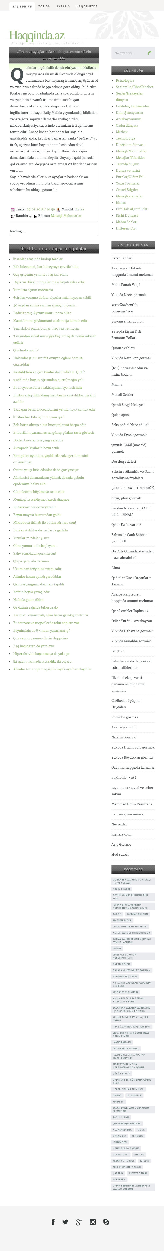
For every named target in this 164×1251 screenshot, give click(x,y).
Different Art (126, 228)
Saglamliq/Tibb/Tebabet (134, 87)
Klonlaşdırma (122, 1129)
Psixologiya (125, 81)
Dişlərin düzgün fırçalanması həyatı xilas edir (48, 282)
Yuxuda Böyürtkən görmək (132, 758)
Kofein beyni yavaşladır (31, 592)
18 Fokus (137, 1135)
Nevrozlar (119, 824)
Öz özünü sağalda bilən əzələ (35, 608)
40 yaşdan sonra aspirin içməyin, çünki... (45, 305)
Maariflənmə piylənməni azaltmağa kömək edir (50, 321)
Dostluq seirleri (123, 462)
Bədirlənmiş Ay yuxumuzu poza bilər (42, 313)
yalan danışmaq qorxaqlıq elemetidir (131, 1109)
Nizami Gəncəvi (123, 737)
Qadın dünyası (127, 126)
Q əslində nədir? (25, 350)
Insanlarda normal (126, 1048)
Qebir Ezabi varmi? (126, 525)
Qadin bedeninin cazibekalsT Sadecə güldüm (131, 1187)
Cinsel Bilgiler (127, 190)
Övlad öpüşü (121, 964)
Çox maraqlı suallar (127, 1123)
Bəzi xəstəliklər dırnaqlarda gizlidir (40, 530)
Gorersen (119, 1179)
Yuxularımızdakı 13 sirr (31, 538)
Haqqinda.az (36, 34)
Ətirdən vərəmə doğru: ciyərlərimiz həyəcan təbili (52, 298)
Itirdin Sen (120, 1142)
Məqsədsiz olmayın (125, 992)
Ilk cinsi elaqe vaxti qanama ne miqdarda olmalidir (127, 684)
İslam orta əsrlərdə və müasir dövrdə (129, 1056)
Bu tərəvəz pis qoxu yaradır (34, 507)
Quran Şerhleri (123, 348)
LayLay (117, 948)
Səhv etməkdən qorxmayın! (34, 554)
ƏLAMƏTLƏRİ (120, 1154)
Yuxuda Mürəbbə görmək (131, 641)
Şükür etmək (121, 1073)
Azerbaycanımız (128, 119)
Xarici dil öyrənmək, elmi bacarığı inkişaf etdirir (50, 615)
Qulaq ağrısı (120, 415)
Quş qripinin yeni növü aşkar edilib (40, 275)
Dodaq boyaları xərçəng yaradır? (38, 440)
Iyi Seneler (134, 1095)
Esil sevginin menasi (127, 814)
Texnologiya (125, 138)
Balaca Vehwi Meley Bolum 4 (131, 970)
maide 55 (118, 1101)
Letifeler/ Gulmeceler (132, 106)
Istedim (144, 1160)
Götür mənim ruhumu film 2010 (130, 897)
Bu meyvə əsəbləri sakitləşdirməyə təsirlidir (47, 388)
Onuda (117, 1095)
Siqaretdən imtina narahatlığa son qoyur (129, 1066)
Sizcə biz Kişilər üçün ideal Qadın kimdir (131, 1034)
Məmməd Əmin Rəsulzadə (131, 804)
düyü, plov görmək (126, 498)
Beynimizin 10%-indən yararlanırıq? (41, 631)
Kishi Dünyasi (127, 216)
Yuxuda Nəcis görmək (128, 295)
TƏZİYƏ (117, 914)
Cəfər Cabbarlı (122, 258)
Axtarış (63, 6)
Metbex (121, 132)
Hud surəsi (120, 855)
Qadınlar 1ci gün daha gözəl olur (132, 1081)
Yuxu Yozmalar (128, 184)
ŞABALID (118, 1173)
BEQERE (117, 651)
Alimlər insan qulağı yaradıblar (37, 577)
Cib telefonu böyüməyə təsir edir (38, 492)
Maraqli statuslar (129, 196)
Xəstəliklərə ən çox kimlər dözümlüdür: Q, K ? (49, 372)
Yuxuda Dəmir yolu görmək (132, 748)
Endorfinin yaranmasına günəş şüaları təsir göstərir (54, 433)
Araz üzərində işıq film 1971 (131, 1026)
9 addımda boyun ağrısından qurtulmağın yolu (48, 380)
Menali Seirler (122, 395)
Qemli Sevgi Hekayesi (128, 405)
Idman (121, 203)
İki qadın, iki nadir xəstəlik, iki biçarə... (44, 662)
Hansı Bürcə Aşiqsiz (126, 1148)
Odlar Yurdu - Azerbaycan (131, 621)
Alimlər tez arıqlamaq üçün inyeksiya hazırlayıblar (52, 669)
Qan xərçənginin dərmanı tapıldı (38, 584)
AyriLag (139, 1154)
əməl (141, 1129)
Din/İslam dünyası (130, 145)
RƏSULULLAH (121, 1117)
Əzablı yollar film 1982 (128, 1089)
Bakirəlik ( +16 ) (123, 778)
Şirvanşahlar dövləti (127, 322)
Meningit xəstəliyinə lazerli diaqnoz (41, 500)
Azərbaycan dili (123, 727)
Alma (115, 568)
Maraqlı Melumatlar (131, 151)
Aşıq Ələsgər (121, 845)
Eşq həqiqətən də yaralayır (33, 646)
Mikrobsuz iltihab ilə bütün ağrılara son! (44, 523)
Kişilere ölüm (121, 834)
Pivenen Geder (122, 920)
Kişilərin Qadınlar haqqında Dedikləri (132, 984)
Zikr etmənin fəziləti (127, 1167)
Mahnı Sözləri (127, 222)
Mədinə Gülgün (137, 914)
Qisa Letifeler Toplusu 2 (129, 611)
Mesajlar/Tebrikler (130, 158)
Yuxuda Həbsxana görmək (131, 631)
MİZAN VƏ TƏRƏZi (123, 1160)
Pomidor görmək (124, 717)
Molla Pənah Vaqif (125, 285)
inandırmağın (122, 1042)
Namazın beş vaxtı (125, 976)
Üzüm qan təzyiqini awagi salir (37, 569)
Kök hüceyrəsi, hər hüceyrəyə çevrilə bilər (46, 267)
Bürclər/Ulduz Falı (130, 177)
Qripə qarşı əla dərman (31, 561)
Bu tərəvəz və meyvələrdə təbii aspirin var (46, 623)
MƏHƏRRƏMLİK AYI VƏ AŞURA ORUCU (130, 1019)
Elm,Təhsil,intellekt (131, 209)
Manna (116, 385)
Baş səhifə (22, 6)
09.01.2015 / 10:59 (40, 209)
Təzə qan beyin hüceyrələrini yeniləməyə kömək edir (54, 410)
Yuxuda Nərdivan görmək (131, 358)
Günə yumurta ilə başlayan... (35, 546)
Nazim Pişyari (121, 889)
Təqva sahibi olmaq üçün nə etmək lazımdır (132, 941)
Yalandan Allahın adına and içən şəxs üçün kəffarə (131, 1009)
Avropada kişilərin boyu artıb (36, 448)
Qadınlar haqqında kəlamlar (133, 768)
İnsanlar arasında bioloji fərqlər (38, 259)
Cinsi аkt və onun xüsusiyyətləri (124, 956)
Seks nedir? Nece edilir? (130, 425)
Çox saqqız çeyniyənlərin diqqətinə (40, 638)
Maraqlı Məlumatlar (66, 216)
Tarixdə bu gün (127, 164)
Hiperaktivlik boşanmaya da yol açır (41, 654)
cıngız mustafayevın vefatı (130, 926)
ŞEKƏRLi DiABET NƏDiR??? (132, 488)
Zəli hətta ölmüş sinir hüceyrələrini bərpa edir (49, 425)
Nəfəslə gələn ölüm (28, 600)
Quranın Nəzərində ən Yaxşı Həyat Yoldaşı (132, 881)
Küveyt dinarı (138, 1173)
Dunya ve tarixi (128, 171)
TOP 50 (44, 6)
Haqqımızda (87, 6)
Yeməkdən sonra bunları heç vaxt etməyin (46, 329)
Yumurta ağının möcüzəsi (33, 290)
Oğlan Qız (119, 1135)
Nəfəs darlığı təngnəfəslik (131, 932)
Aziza (79, 209)
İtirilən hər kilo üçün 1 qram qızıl (38, 417)
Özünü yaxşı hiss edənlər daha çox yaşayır (46, 470)
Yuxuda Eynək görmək (128, 435)
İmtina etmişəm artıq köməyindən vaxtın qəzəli (130, 906)
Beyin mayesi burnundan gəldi (37, 515)
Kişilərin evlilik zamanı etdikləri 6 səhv (128, 1000)
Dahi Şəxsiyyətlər (130, 113)
